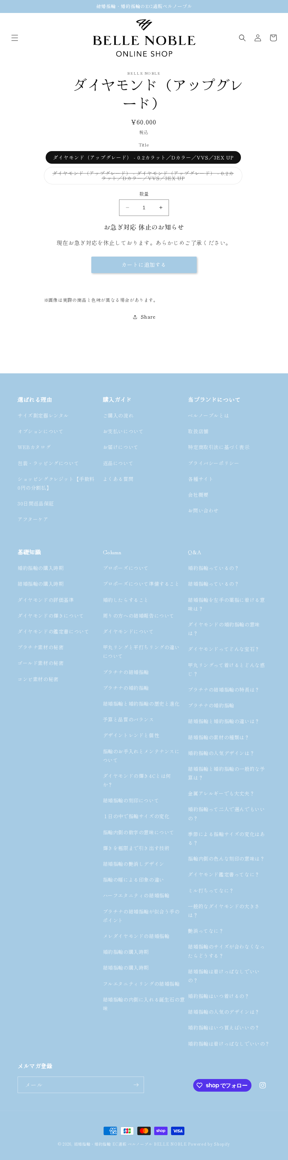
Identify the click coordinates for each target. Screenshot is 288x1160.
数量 (144, 193)
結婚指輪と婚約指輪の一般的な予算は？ (226, 773)
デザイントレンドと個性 (131, 735)
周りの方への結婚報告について (139, 615)
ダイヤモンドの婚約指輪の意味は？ (224, 629)
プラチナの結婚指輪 (126, 672)
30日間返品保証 (36, 503)
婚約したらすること (126, 599)
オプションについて (41, 431)
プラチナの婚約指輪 (126, 687)
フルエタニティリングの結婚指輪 (141, 983)
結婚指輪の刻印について (131, 800)
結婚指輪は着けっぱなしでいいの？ (224, 976)
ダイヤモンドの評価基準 (46, 599)
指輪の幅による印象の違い (133, 879)
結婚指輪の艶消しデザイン (133, 863)
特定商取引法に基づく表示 (218, 446)
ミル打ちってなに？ (211, 890)
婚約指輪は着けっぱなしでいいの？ (229, 1043)
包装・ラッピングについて (48, 463)
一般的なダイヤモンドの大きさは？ (224, 910)
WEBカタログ (34, 446)
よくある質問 (118, 478)
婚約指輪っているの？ (213, 567)
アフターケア (33, 519)
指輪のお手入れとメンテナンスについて (141, 756)
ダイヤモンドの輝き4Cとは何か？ (137, 780)
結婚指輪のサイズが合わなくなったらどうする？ (226, 951)
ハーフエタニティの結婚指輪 (136, 895)
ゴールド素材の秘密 (41, 662)
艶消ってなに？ (206, 930)
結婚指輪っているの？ (213, 583)
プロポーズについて (126, 567)
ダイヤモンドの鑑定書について (53, 631)
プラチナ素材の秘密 (41, 647)
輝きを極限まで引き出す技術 (136, 848)
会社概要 (198, 494)
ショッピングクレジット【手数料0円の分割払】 (56, 483)
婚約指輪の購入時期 (41, 567)
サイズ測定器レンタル (43, 415)
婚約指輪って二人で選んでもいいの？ (226, 813)
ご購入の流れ (118, 415)
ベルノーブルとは (208, 415)
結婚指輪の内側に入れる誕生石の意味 (144, 1004)
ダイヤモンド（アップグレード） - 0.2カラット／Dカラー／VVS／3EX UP (143, 157)
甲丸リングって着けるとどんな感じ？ (226, 669)
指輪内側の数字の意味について (139, 832)
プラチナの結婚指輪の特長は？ (224, 689)
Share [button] (148, 316)
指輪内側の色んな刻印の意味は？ (226, 858)
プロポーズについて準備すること (141, 583)
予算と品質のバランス (128, 719)
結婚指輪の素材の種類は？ (218, 737)
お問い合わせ (203, 510)
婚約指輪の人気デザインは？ (221, 753)
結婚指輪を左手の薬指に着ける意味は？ (226, 604)
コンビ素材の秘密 (38, 679)
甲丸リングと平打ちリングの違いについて (141, 651)
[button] (14, 38)
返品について (118, 463)
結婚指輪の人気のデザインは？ (224, 1011)
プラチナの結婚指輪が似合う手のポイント (141, 916)
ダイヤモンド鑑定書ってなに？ (224, 874)
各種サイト (201, 478)
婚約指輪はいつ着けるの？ (218, 995)
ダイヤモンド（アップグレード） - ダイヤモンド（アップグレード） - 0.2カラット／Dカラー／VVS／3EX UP (143, 177)
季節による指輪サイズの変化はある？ (226, 838)
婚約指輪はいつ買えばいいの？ (224, 1027)
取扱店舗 (198, 431)
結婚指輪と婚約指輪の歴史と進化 (141, 703)
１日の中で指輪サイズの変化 (136, 816)
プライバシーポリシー (213, 463)
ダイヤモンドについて (128, 631)
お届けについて (121, 446)
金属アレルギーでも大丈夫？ (221, 793)
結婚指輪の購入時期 (41, 583)
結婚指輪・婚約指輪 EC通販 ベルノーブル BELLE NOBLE (130, 1144)
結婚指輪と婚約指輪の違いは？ (224, 721)
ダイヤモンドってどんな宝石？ (224, 648)
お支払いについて (123, 431)
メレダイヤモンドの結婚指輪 (136, 935)
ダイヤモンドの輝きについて (51, 615)
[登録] (136, 1085)
